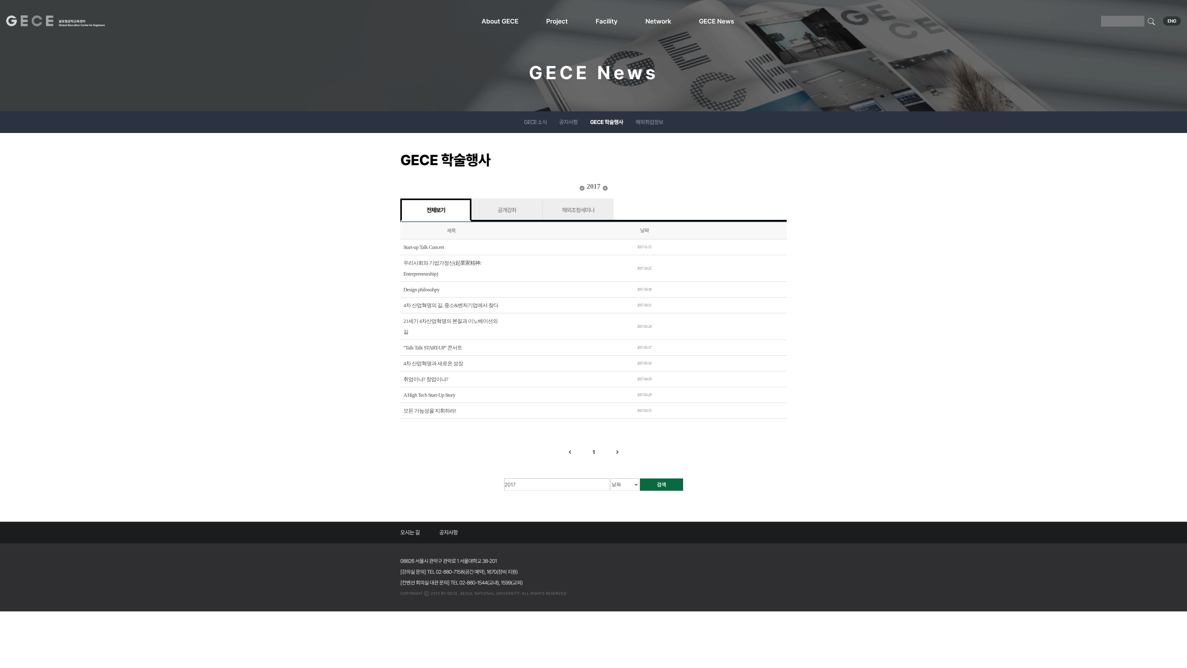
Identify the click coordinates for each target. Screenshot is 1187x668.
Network (658, 21)
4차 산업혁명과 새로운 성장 (433, 363)
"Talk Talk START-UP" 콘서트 (432, 348)
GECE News (716, 21)
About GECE (500, 21)
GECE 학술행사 (606, 122)
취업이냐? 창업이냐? (425, 379)
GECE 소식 (535, 122)
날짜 (644, 230)
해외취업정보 (649, 122)
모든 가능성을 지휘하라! (429, 411)
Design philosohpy (421, 290)
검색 (661, 485)
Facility (607, 21)
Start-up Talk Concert (423, 247)
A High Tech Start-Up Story (429, 395)
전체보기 (436, 210)
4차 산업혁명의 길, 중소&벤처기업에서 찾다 (450, 305)
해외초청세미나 (578, 210)
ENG (1172, 21)
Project (557, 21)
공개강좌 (507, 210)
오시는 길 (410, 532)
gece (63, 21)
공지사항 (568, 122)
